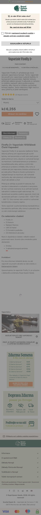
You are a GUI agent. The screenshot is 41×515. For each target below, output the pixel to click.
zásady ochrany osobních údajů (16, 36)
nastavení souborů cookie (22, 33)
